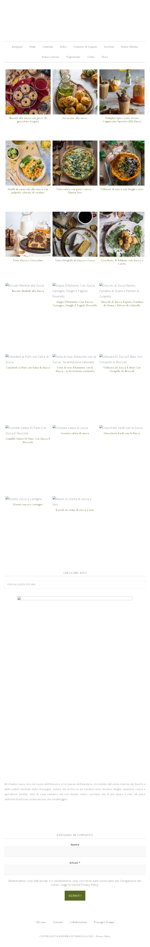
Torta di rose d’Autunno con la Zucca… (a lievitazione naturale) (75, 369)
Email (75, 863)
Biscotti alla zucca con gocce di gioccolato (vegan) (28, 119)
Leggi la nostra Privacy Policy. (80, 885)
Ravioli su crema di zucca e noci (75, 510)
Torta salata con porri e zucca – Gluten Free (75, 191)
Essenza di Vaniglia (75, 17)
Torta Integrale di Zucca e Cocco (75, 260)
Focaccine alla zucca (74, 118)
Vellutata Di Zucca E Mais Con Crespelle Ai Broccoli (122, 369)
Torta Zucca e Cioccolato (28, 260)
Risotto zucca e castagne (28, 504)
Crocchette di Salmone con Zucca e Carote (122, 262)
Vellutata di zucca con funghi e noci (122, 189)
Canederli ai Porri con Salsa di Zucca (28, 367)
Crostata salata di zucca (75, 433)
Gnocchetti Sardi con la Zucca (122, 433)
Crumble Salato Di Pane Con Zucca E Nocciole (28, 440)
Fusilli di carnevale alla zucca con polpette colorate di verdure (28, 191)
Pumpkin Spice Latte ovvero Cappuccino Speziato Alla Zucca (122, 119)
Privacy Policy (103, 936)
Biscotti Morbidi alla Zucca (28, 291)
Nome (75, 844)
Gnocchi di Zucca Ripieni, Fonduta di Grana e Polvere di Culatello (122, 303)
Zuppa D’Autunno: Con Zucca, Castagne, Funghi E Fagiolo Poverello (75, 303)
